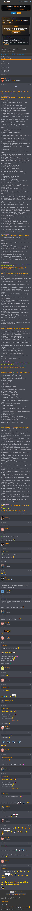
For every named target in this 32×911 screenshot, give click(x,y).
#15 (30, 754)
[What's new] (30, 1)
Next (16, 891)
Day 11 (13, 93)
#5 (30, 570)
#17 (30, 812)
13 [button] (3, 58)
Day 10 (9, 93)
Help (23, 907)
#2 (30, 522)
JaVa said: (4, 645)
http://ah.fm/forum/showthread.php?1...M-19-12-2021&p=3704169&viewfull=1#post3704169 (13, 366)
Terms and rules (10, 907)
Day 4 (18, 91)
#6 (30, 583)
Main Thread (4, 91)
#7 (30, 596)
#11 (30, 672)
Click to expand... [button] (16, 720)
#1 (30, 84)
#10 (30, 642)
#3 (30, 534)
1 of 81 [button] (11, 891)
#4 (30, 548)
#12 (30, 684)
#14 (30, 732)
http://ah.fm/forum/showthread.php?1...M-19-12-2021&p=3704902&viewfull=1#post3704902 (13, 511)
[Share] (29, 84)
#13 (30, 705)
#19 (30, 843)
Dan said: (4, 599)
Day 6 (24, 91)
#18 (30, 825)
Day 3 (14, 91)
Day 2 (11, 91)
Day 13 (21, 93)
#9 (30, 628)
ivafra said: (4, 868)
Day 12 (17, 93)
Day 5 (21, 91)
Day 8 (2, 93)
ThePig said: (4, 551)
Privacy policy (18, 907)
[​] (16, 86)
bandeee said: (5, 687)
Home (26, 907)
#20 (30, 865)
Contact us (3, 907)
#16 (30, 773)
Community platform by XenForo (13, 909)
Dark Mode (4, 904)
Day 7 (27, 91)
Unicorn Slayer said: (6, 735)
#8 (30, 616)
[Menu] (2, 1)
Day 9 (5, 93)
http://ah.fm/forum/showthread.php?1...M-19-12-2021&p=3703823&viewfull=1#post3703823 (13, 267)
